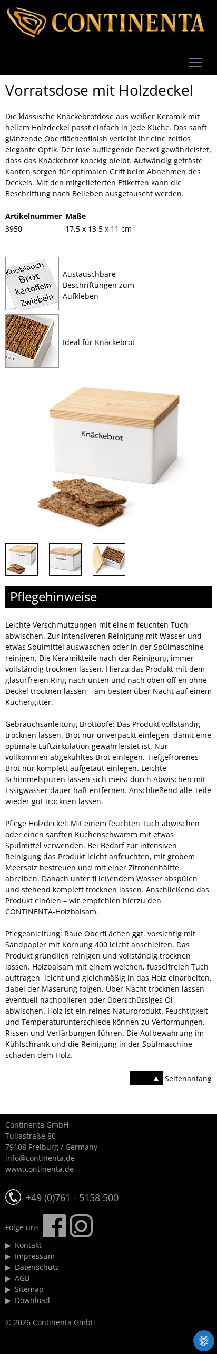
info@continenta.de (40, 1158)
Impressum (35, 1256)
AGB (22, 1278)
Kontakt (28, 1245)
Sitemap (29, 1289)
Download (32, 1300)
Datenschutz (37, 1267)
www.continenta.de (39, 1169)
